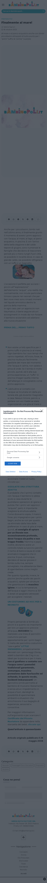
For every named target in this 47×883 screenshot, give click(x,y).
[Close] (42, 411)
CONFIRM (12, 463)
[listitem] (23, 452)
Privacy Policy (36, 472)
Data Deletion (11, 472)
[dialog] (23, 441)
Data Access (23, 472)
